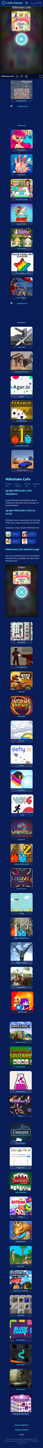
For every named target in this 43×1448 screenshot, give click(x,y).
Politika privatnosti (21, 1429)
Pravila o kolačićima (21, 1425)
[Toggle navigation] (26, 3)
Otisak (21, 1434)
